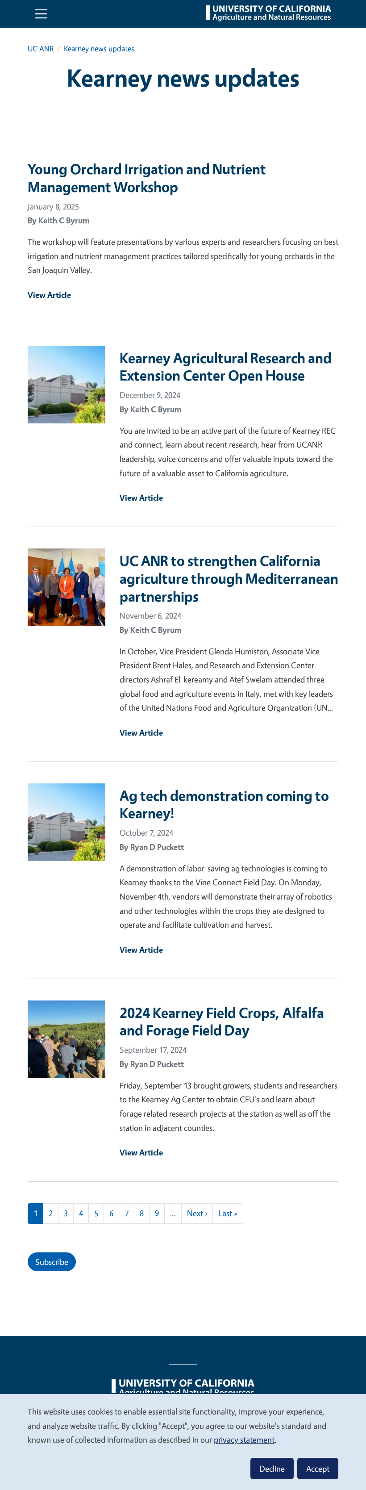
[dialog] (183, 1441)
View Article (49, 294)
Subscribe (51, 1261)
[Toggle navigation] (41, 14)
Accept (317, 1468)
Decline (272, 1468)
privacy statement (244, 1439)
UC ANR (41, 48)
